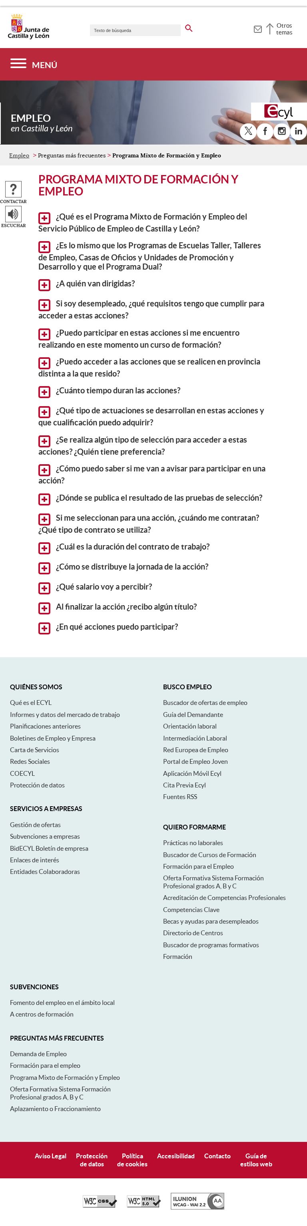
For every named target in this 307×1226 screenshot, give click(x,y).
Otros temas (284, 29)
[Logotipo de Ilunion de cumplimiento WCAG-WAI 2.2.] (197, 1208)
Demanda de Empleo (38, 1053)
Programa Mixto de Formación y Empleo (65, 1077)
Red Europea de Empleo (195, 749)
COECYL (22, 773)
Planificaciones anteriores (45, 726)
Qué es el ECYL (31, 702)
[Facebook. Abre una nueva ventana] (265, 131)
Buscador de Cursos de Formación (209, 854)
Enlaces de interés (34, 860)
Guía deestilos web (256, 1159)
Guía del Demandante (193, 714)
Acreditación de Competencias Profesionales (224, 897)
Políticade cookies (132, 1159)
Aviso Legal (50, 1156)
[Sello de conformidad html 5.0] (144, 1206)
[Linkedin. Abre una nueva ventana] (298, 131)
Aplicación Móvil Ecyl (192, 773)
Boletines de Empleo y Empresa (53, 738)
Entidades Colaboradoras (45, 871)
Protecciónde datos (92, 1159)
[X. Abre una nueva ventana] (248, 131)
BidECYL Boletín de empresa (49, 848)
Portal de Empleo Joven (195, 761)
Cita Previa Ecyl (184, 785)
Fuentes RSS (180, 796)
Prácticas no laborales (193, 842)
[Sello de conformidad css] (100, 1206)
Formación (177, 956)
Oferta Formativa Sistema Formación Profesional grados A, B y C (213, 881)
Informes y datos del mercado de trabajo (65, 714)
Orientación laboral (190, 726)
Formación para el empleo (45, 1065)
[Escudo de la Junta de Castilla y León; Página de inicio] (28, 38)
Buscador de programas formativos (211, 944)
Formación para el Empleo (198, 866)
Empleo (19, 155)
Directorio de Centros (193, 932)
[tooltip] (258, 28)
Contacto (217, 1156)
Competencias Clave (191, 909)
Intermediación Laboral (195, 738)
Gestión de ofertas (35, 824)
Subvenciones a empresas (45, 836)
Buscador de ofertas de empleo (205, 702)
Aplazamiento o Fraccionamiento (55, 1108)
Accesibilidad (176, 1156)
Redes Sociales (30, 761)
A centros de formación (42, 1014)
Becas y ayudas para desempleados (211, 921)
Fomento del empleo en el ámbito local (62, 1002)
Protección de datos (37, 785)
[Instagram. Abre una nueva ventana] (281, 131)
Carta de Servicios (34, 749)
